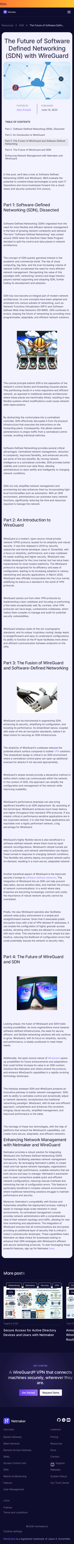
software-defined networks (41, 877)
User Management (13, 1489)
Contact (54, 1456)
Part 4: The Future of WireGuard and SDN (28, 149)
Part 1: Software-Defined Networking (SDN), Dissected (34, 128)
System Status (58, 1476)
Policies (7, 1507)
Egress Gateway (12, 1436)
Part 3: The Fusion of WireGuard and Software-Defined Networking (35, 142)
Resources (7, 25)
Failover (7, 1482)
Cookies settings (12, 1531)
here (51, 1248)
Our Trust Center (59, 1482)
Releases (55, 1469)
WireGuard (54, 1058)
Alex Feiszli (24, 109)
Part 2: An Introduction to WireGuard (25, 134)
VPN (56, 751)
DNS (6, 1469)
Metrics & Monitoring (15, 1476)
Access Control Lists (14, 1463)
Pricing (54, 1436)
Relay (6, 1456)
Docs (53, 1450)
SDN (21, 25)
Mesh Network (11, 1443)
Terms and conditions (15, 1512)
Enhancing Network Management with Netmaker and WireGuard (34, 157)
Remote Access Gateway (17, 1450)
